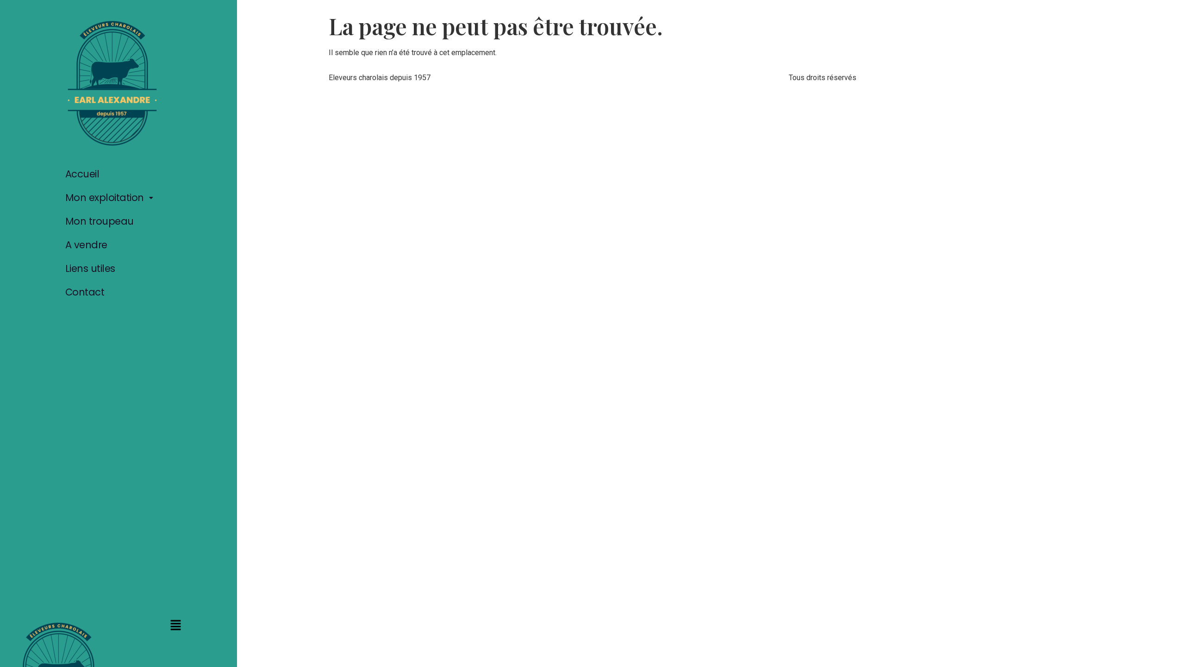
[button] (111, 197)
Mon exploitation (104, 197)
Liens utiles (90, 268)
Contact (85, 292)
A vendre (86, 245)
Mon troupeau (99, 221)
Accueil (82, 174)
